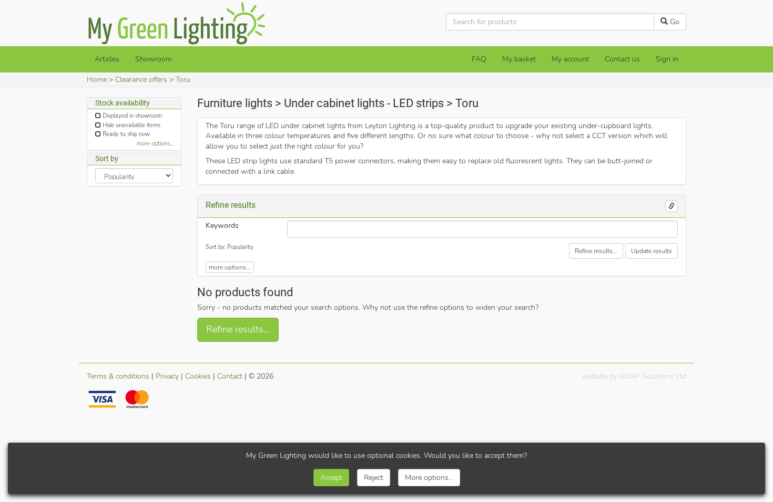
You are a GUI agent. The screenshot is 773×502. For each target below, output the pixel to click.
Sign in (667, 59)
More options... (429, 478)
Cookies (198, 376)
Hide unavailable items (131, 125)
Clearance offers (141, 80)
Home (97, 80)
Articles (107, 59)
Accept (331, 478)
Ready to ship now (126, 134)
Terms (118, 376)
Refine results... (596, 251)
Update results (651, 251)
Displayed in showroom (132, 116)
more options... (155, 144)
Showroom (153, 59)
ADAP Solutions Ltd (652, 376)
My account (570, 59)
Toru (183, 80)
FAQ (479, 59)
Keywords (222, 226)
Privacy (167, 376)
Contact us (622, 59)
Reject (373, 478)
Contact (229, 376)
